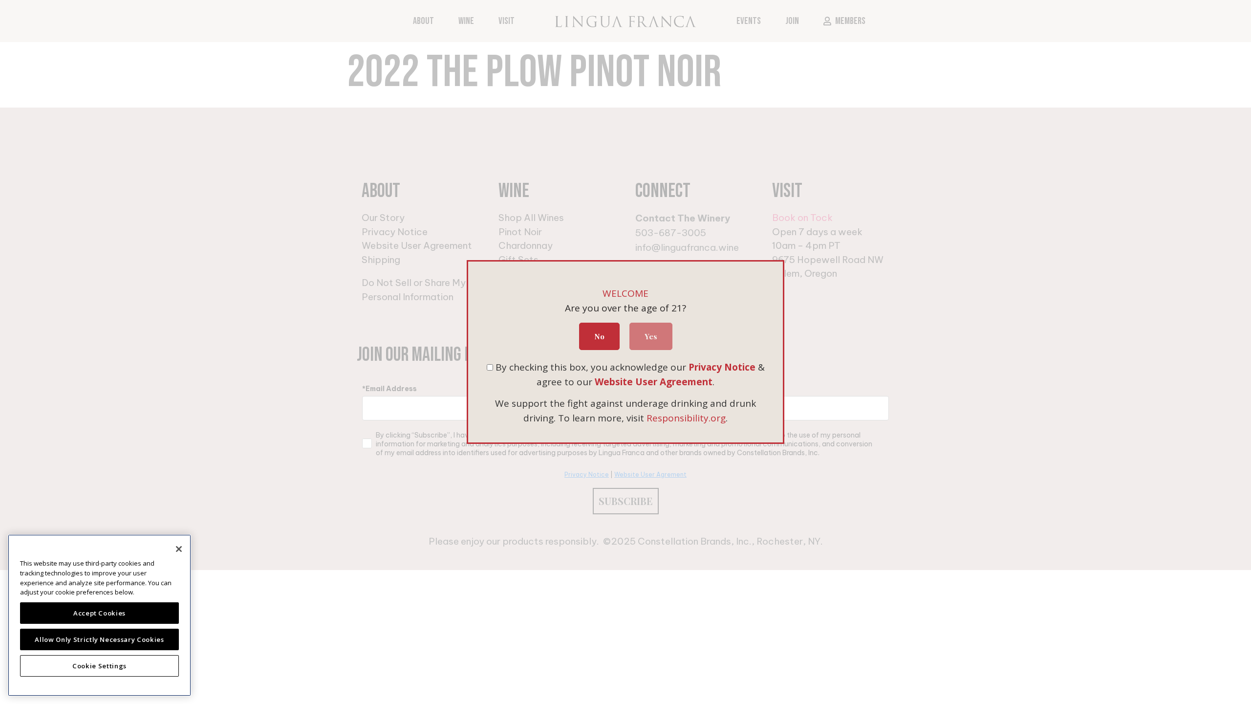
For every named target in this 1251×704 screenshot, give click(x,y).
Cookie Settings (99, 665)
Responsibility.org (686, 418)
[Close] (179, 549)
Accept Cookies (99, 613)
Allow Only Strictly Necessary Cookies (99, 639)
